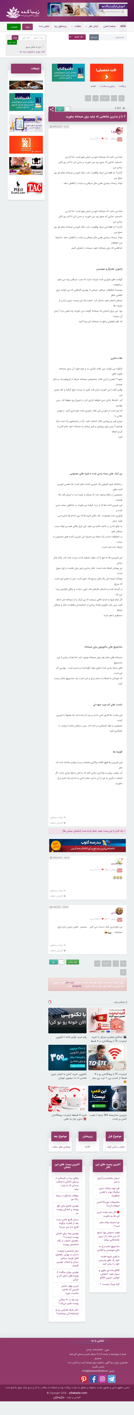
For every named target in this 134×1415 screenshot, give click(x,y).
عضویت (13, 27)
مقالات (78, 26)
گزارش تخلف (56, 823)
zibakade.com (78, 1393)
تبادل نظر (93, 26)
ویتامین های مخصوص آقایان (56, 1147)
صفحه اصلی (109, 26)
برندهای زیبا (60, 26)
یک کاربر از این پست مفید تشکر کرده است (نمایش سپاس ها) (93, 831)
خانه (123, 26)
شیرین (114, 863)
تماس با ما (44, 26)
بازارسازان (58, 1397)
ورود (27, 27)
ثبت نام (69, 982)
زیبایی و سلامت (107, 86)
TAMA (114, 132)
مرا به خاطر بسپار (33, 47)
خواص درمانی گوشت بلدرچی (111, 1147)
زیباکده (122, 86)
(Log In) (77, 986)
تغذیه (93, 86)
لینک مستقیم (56, 817)
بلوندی (114, 912)
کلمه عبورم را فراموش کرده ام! (32, 51)
